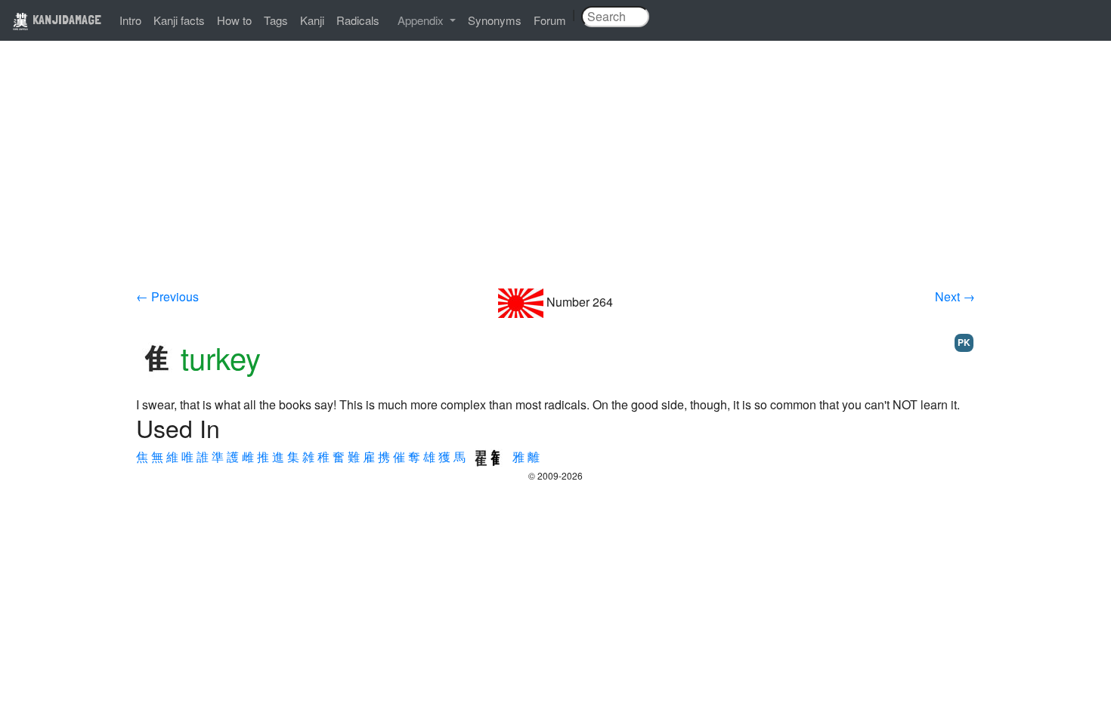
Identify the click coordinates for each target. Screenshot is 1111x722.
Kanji (312, 20)
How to (234, 20)
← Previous (167, 296)
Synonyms (494, 20)
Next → (955, 296)
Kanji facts (179, 20)
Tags (276, 20)
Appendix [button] (422, 20)
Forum (550, 20)
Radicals (357, 20)
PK (964, 342)
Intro (130, 20)
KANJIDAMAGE (65, 19)
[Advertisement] (555, 175)
